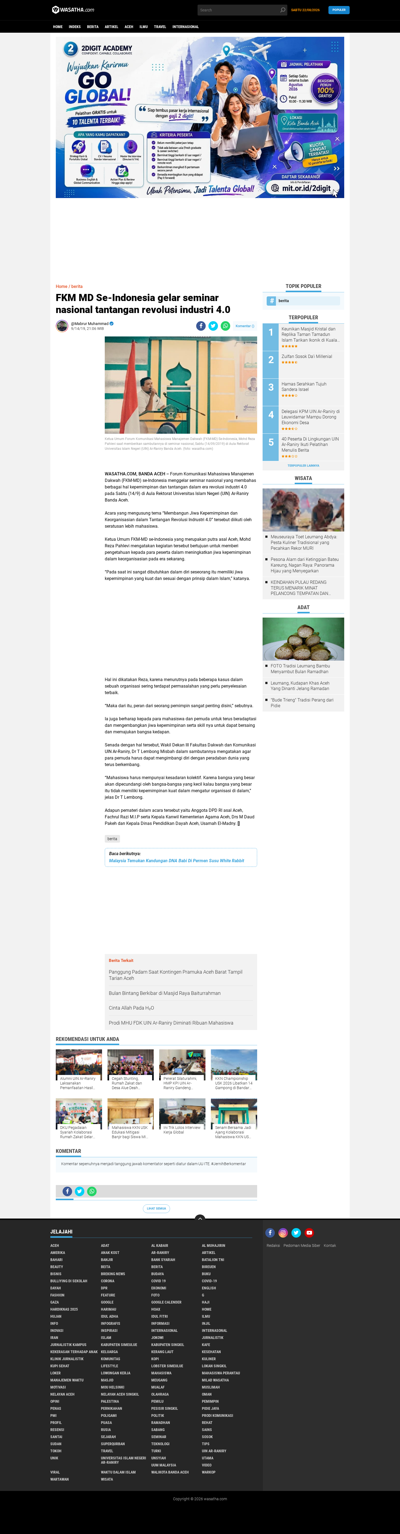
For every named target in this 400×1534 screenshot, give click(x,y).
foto (155, 1295)
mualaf (158, 1387)
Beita (105, 1267)
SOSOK (207, 1437)
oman (207, 1394)
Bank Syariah (163, 1259)
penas (55, 1408)
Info (54, 1323)
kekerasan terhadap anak (74, 1352)
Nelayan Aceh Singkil (120, 1394)
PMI (53, 1415)
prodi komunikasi (217, 1415)
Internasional (186, 27)
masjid (107, 1380)
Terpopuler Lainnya (303, 465)
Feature (108, 1295)
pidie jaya (210, 1408)
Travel (160, 27)
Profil (56, 1422)
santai (56, 1437)
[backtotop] (200, 1219)
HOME (206, 1309)
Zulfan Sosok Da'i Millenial (307, 356)
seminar (158, 1437)
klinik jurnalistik (67, 1359)
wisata (107, 1479)
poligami (109, 1415)
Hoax (155, 1309)
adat (105, 1245)
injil (206, 1323)
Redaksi (273, 1245)
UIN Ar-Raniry (214, 1451)
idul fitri (159, 1316)
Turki (156, 1451)
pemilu (157, 1401)
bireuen (209, 1267)
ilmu (144, 27)
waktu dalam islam (118, 1472)
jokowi (157, 1337)
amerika (57, 1252)
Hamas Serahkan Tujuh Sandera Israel (304, 386)
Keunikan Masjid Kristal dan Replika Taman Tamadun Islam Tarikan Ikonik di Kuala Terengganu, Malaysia (309, 334)
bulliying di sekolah (68, 1281)
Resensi (57, 1429)
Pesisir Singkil (164, 1408)
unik (54, 1458)
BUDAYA (157, 1274)
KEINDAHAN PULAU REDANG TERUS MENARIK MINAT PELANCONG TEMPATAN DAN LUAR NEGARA (299, 588)
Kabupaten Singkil (167, 1344)
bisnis (55, 1274)
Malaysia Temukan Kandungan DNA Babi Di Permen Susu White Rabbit (176, 860)
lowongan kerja (115, 1373)
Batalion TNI (213, 1259)
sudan (55, 1444)
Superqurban (113, 1444)
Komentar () (245, 326)
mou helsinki (112, 1387)
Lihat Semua (156, 1208)
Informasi (160, 1323)
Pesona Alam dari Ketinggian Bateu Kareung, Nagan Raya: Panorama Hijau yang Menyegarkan (305, 565)
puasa (106, 1422)
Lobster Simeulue (167, 1366)
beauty (56, 1267)
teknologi (160, 1444)
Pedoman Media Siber (302, 1245)
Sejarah (108, 1437)
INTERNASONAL (214, 1330)
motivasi (58, 1387)
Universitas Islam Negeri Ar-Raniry (123, 1460)
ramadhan (160, 1422)
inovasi (56, 1330)
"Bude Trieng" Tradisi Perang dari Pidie (302, 702)
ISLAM (106, 1337)
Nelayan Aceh (62, 1394)
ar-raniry (160, 1252)
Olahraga (160, 1394)
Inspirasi (109, 1330)
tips (206, 1444)
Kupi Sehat (59, 1366)
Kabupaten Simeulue (119, 1344)
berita (93, 27)
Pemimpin (210, 1401)
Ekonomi (158, 1288)
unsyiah (158, 1458)
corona (107, 1281)
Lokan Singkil (214, 1366)
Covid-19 (209, 1281)
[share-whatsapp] (225, 326)
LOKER (55, 1373)
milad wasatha (215, 1380)
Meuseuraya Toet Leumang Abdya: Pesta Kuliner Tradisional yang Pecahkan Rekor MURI (304, 542)
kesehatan (211, 1352)
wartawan (59, 1479)
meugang (159, 1380)
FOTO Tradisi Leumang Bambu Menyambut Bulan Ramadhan (300, 668)
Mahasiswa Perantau (221, 1373)
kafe (206, 1344)
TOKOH (55, 1451)
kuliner (209, 1359)
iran (54, 1337)
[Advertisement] (200, 236)
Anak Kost (110, 1252)
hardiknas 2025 (64, 1309)
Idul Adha (109, 1316)
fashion (57, 1295)
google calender (166, 1302)
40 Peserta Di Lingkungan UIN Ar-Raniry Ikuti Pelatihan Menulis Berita (310, 444)
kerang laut (162, 1352)
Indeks (75, 27)
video (206, 1465)
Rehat (207, 1422)
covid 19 (158, 1281)
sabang (158, 1429)
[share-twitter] (213, 326)
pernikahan (111, 1408)
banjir (107, 1259)
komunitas (110, 1359)
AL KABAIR (159, 1245)
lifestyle (109, 1366)
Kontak (330, 1245)
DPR (104, 1288)
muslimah (211, 1387)
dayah (55, 1288)
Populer (339, 10)
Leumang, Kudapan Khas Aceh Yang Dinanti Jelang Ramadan (300, 686)
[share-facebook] (201, 326)
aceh (129, 27)
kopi (155, 1359)
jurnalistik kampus (68, 1344)
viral (55, 1472)
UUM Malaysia (163, 1465)
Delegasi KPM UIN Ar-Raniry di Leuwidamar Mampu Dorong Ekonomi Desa (311, 417)
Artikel (111, 27)
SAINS (207, 1429)
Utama (207, 1458)
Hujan (55, 1316)
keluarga (109, 1352)
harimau (108, 1309)
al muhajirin (213, 1245)
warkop (209, 1472)
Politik (157, 1415)
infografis (110, 1323)
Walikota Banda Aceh (170, 1472)
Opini (54, 1401)
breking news (113, 1274)
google (107, 1302)
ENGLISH (209, 1288)
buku (206, 1274)
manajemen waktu (67, 1380)
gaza (54, 1302)
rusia (106, 1429)
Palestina (110, 1401)
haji (206, 1302)
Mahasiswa (161, 1373)
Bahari (56, 1259)
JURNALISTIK (212, 1337)
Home (58, 27)
